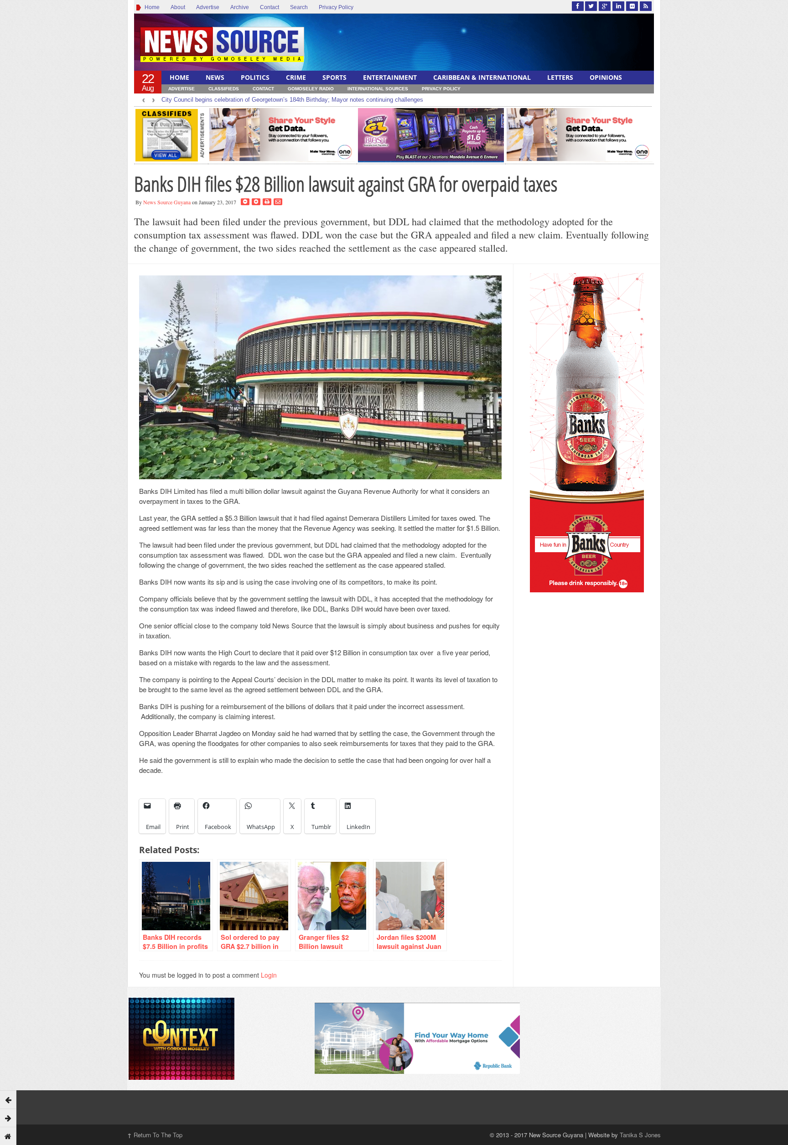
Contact (269, 7)
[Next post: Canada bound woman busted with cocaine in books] (8, 1118)
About (178, 7)
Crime (296, 77)
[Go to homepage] (8, 1136)
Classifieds (223, 88)
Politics (255, 77)
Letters (560, 77)
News (215, 77)
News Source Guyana (167, 202)
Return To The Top (154, 1134)
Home (151, 7)
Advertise (207, 7)
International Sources (377, 88)
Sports (334, 77)
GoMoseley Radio (311, 88)
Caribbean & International (482, 77)
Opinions (606, 77)
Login (269, 974)
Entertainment (390, 77)
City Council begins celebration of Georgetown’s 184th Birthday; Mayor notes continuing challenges (292, 99)
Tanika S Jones (640, 1134)
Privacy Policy (336, 7)
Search (299, 7)
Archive (239, 7)
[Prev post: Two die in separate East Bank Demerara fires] (8, 1099)
